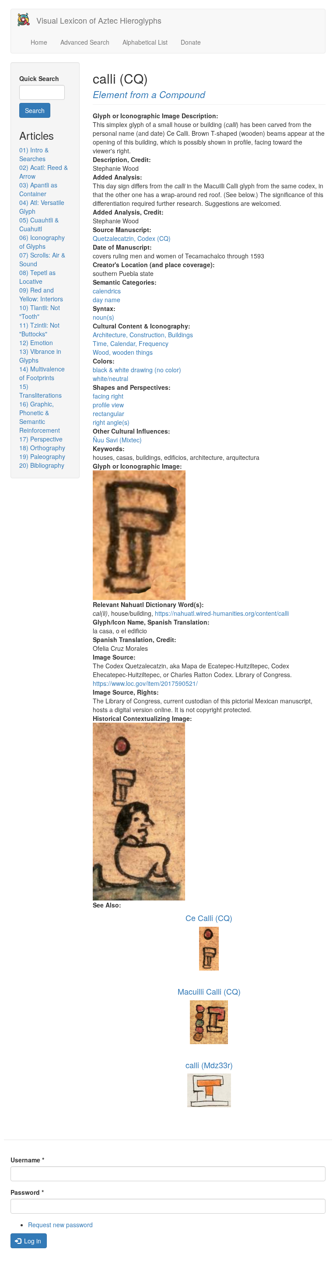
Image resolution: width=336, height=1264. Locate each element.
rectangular (108, 413)
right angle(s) (111, 422)
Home (39, 42)
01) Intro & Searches (34, 154)
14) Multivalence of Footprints (42, 373)
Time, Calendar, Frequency (130, 343)
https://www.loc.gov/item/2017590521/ (145, 683)
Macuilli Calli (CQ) (209, 991)
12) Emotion (36, 342)
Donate (191, 42)
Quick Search (39, 78)
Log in (31, 1240)
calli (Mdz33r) (209, 1064)
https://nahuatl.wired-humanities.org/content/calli (222, 613)
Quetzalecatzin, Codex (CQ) (132, 238)
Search (35, 110)
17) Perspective (41, 438)
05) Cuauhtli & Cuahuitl (39, 224)
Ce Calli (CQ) (209, 917)
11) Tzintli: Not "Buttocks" (39, 329)
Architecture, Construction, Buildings (143, 334)
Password (27, 1192)
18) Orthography (42, 447)
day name (106, 299)
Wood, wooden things (123, 352)
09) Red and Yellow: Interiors (41, 294)
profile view (108, 404)
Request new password (60, 1224)
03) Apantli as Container (38, 189)
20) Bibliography (41, 465)
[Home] (27, 19)
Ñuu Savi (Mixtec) (117, 439)
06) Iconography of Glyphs (42, 242)
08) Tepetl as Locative (37, 277)
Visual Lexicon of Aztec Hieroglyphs (98, 20)
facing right (108, 396)
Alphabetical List (145, 42)
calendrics (107, 290)
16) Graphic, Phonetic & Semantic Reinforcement (39, 416)
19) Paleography (42, 456)
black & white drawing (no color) (137, 369)
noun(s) (103, 317)
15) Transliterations (40, 390)
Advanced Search (84, 42)
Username (27, 1159)
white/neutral (110, 378)
